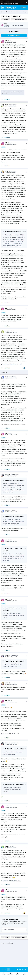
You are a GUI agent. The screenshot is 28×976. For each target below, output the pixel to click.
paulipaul (7, 376)
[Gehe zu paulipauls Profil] (2, 377)
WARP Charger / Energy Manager (14, 25)
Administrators (13, 104)
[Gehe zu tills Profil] (2, 25)
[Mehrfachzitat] (2, 99)
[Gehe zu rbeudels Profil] (2, 331)
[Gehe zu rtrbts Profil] (2, 171)
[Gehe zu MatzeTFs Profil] (2, 475)
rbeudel (7, 331)
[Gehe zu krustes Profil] (2, 847)
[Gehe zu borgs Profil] (2, 105)
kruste (7, 846)
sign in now (11, 923)
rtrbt (6, 171)
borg (6, 104)
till (6, 23)
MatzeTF (7, 474)
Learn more (3, 2)
